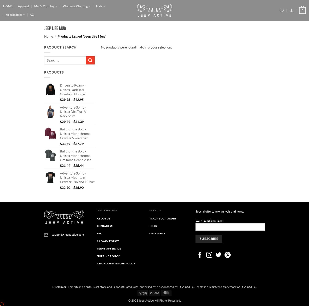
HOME (7, 6)
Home (48, 36)
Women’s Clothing (75, 6)
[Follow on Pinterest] (227, 255)
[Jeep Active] (154, 10)
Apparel (23, 6)
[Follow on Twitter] (218, 255)
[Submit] (90, 60)
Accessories (14, 14)
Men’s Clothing (44, 6)
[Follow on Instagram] (209, 255)
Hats (99, 6)
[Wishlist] (282, 10)
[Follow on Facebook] (200, 255)
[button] (32, 15)
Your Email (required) (209, 221)
